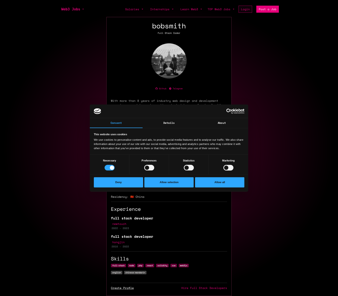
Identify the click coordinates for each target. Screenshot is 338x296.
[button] (82, 9)
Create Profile (122, 288)
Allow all (219, 182)
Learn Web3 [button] (190, 9)
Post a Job (267, 9)
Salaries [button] (133, 9)
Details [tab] (169, 123)
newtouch (119, 224)
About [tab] (222, 123)
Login (245, 9)
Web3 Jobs (70, 9)
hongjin (118, 242)
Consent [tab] (116, 123)
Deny (118, 182)
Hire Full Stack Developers (204, 288)
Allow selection (169, 182)
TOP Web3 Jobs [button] (220, 9)
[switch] (149, 167)
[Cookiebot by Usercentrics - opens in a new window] (229, 111)
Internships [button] (160, 9)
